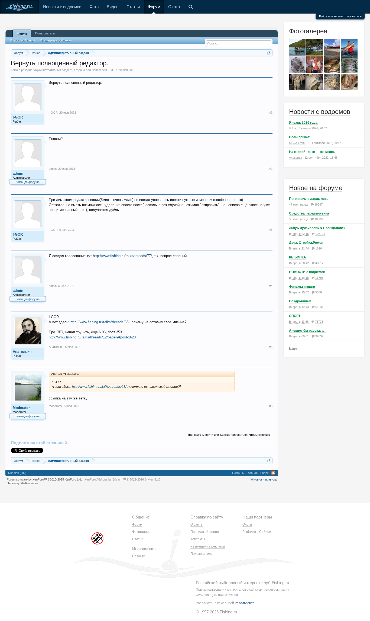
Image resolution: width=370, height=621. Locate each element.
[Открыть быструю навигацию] (269, 53)
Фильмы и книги (302, 287)
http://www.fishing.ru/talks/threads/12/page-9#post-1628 (92, 337)
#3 (270, 229)
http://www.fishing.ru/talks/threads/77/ (122, 256)
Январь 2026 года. (303, 122)
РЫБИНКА (297, 257)
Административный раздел (52, 70)
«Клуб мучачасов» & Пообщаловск (317, 228)
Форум (154, 6)
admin (18, 173)
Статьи (133, 6)
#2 (270, 168)
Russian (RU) (17, 473)
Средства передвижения (309, 213)
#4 (270, 285)
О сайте (196, 524)
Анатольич (22, 352)
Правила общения (204, 532)
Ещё (293, 348)
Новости (138, 556)
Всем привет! (300, 137)
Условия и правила (264, 479)
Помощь (238, 473)
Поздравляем (300, 301)
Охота (174, 6)
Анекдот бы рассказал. (307, 330)
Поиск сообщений (22, 40)
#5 (270, 346)
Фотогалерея (308, 31)
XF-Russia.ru (29, 483)
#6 (270, 406)
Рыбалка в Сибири (256, 532)
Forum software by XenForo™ (44, 479)
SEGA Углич (297, 143)
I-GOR (112, 70)
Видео (112, 6)
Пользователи (45, 33)
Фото (94, 6)
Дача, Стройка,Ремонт (307, 243)
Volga (292, 128)
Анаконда (295, 157)
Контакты (197, 539)
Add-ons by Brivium (123, 479)
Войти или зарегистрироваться (340, 16)
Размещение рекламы (207, 546)
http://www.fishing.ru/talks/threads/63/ (99, 322)
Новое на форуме (315, 187)
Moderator (21, 408)
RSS (273, 473)
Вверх (264, 473)
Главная (252, 473)
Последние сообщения (56, 40)
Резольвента (245, 603)
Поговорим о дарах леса (309, 199)
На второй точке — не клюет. (312, 152)
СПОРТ (294, 316)
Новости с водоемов (62, 6)
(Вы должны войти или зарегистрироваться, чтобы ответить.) (230, 434)
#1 (270, 112)
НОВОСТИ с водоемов (307, 272)
